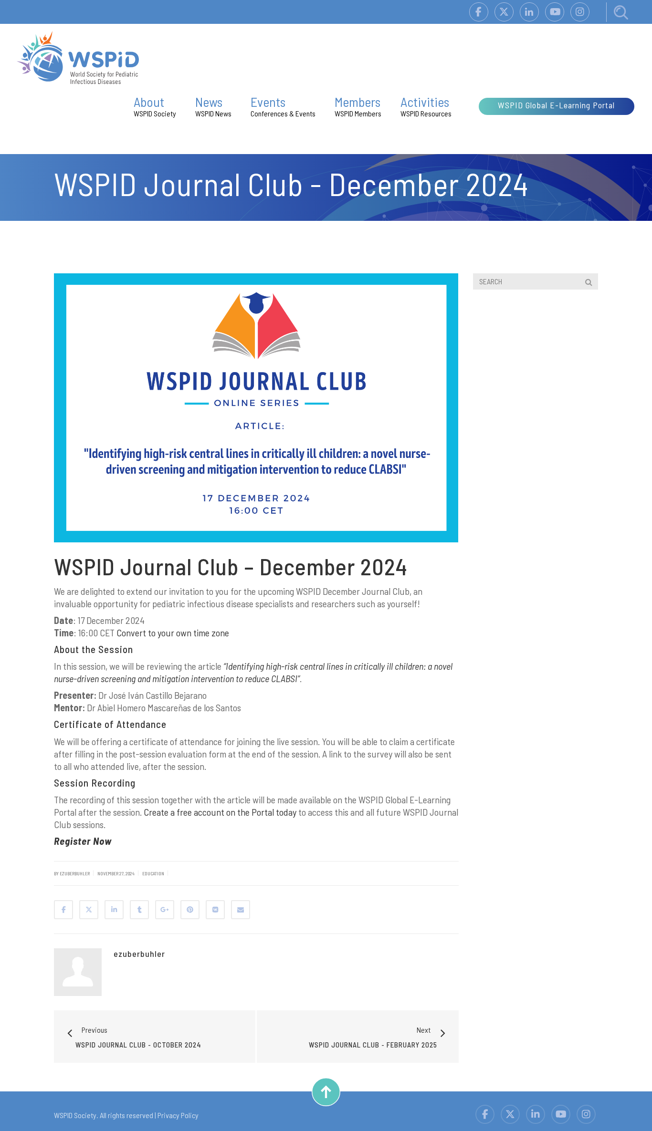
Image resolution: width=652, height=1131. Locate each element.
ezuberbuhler (139, 953)
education (153, 873)
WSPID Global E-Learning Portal (556, 105)
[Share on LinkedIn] (114, 909)
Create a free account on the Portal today (220, 812)
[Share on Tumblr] (139, 909)
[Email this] (240, 909)
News (213, 105)
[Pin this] (190, 909)
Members (358, 105)
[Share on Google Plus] (164, 909)
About (155, 105)
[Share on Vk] (215, 909)
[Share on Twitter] (88, 909)
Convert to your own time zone (172, 632)
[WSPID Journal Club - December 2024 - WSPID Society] (78, 56)
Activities (426, 105)
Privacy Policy (178, 1115)
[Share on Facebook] (63, 909)
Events (283, 105)
